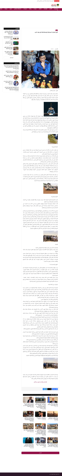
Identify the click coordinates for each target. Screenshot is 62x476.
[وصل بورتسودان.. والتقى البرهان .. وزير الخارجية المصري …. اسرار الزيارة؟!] (40, 440)
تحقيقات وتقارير (17, 8)
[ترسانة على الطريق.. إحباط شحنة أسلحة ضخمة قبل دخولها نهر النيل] (16, 53)
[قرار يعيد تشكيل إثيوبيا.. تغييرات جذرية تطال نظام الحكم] (16, 43)
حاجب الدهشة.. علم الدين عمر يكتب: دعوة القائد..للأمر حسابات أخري (8, 82)
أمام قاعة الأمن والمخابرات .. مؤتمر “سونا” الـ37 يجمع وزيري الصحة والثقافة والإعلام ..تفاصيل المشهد (53, 445)
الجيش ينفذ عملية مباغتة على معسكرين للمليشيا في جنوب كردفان (41, 1)
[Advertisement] (31, 18)
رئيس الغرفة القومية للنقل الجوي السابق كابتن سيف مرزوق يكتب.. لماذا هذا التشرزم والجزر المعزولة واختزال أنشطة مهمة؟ (12, 88)
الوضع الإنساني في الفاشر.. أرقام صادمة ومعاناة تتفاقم (29, 431)
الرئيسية (56, 8)
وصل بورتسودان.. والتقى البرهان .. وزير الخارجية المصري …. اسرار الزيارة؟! (40, 445)
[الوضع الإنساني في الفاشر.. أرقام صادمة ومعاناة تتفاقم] (28, 426)
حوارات (6, 8)
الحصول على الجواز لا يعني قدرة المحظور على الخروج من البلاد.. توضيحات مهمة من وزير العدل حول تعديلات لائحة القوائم (28, 405)
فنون (11, 8)
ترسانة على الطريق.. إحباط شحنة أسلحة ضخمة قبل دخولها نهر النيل (9, 53)
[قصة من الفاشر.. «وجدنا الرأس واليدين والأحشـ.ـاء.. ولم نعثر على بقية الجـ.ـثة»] (52, 414)
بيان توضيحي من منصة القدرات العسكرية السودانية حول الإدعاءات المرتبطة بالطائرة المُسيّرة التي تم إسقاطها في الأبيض (53, 432)
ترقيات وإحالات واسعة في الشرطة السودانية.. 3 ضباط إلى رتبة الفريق (9, 32)
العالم (40, 8)
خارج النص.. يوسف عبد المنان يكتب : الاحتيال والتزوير (8, 76)
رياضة (30, 8)
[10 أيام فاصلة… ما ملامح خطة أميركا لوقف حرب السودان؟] (40, 414)
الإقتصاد (45, 8)
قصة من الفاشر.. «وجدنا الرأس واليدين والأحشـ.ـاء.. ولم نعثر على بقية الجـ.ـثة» (53, 418)
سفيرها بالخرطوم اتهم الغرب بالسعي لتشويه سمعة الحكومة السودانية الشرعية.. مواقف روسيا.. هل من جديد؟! (28, 446)
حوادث (35, 8)
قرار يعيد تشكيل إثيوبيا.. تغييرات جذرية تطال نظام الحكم (9, 43)
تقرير (56, 30)
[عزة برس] (55, 5)
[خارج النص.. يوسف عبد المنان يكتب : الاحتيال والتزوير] (16, 77)
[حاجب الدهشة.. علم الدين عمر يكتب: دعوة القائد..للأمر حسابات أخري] (16, 83)
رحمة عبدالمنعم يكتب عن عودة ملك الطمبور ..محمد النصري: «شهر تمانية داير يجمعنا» (12, 71)
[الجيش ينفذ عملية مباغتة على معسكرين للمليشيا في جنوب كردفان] (16, 38)
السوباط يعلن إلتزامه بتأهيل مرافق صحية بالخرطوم (8, 48)
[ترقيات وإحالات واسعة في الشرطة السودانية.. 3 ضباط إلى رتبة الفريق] (16, 32)
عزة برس (56, 49)
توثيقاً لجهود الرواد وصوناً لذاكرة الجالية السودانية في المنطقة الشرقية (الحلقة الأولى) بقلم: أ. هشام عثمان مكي (11, 67)
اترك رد (40, 453)
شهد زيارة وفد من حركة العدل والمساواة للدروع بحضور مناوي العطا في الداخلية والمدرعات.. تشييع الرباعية (29, 419)
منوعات (25, 8)
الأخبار (51, 8)
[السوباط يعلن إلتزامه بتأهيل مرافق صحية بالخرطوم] (16, 48)
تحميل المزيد (11, 57)
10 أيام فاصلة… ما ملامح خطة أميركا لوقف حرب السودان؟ (41, 418)
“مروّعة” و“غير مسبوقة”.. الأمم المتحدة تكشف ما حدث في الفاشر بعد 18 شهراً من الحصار (53, 404)
